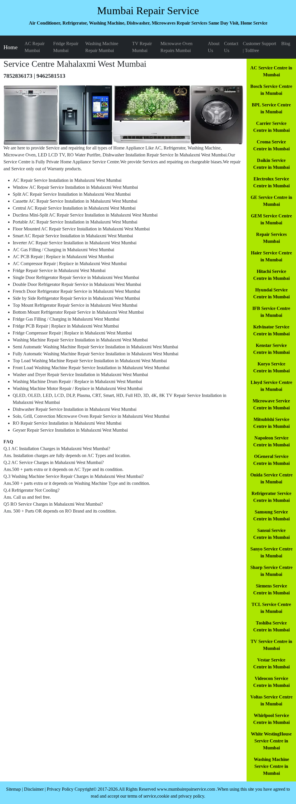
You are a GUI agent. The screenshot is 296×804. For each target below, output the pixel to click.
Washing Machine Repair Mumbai (101, 47)
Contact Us (231, 47)
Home (10, 47)
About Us (213, 47)
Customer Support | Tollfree (259, 47)
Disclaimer (34, 789)
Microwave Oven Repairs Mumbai (176, 47)
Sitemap (13, 789)
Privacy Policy (60, 789)
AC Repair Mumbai (35, 47)
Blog (285, 43)
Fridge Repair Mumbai (65, 47)
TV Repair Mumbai (142, 47)
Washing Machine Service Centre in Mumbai (271, 766)
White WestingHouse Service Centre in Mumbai (271, 740)
